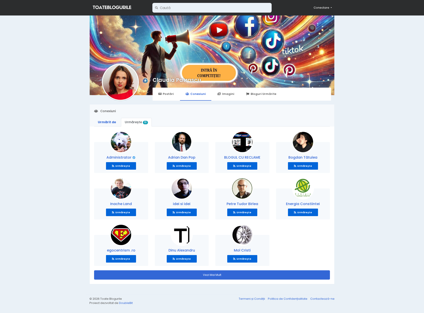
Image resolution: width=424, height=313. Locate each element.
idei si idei (181, 203)
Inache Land (121, 203)
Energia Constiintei (303, 203)
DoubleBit (126, 303)
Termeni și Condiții (252, 299)
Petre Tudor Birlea (242, 203)
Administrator (119, 157)
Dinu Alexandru (181, 250)
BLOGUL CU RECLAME (242, 157)
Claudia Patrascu (177, 80)
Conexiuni (198, 94)
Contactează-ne (322, 299)
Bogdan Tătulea (302, 157)
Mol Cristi (242, 250)
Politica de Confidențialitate (288, 299)
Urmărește (135, 122)
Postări (168, 94)
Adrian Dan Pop (181, 157)
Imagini (228, 94)
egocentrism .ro (121, 250)
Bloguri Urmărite (263, 94)
